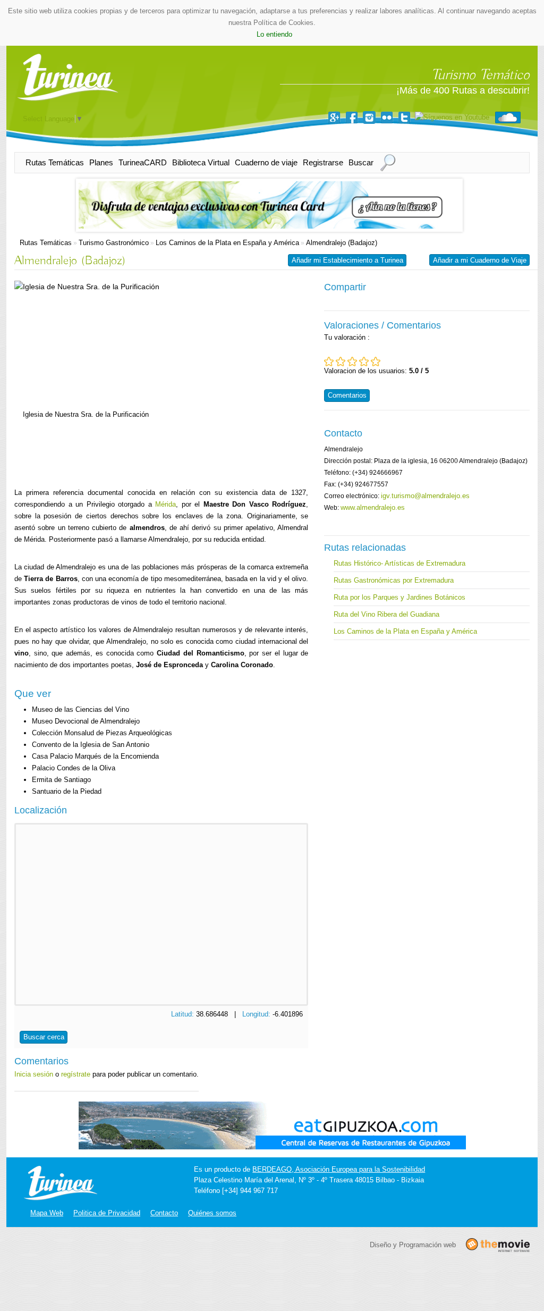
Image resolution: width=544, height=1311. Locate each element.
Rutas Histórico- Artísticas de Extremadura (399, 563)
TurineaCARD (142, 162)
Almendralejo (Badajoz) (341, 243)
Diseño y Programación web (413, 1245)
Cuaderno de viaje (266, 162)
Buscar (360, 162)
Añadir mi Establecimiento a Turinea (347, 260)
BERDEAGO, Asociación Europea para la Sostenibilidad (338, 1169)
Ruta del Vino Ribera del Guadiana (386, 614)
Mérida (165, 504)
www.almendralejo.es (373, 507)
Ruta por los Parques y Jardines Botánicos (399, 597)
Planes (101, 162)
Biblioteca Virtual (201, 162)
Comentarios (347, 395)
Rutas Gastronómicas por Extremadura (394, 580)
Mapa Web (46, 1213)
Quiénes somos (212, 1213)
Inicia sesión (33, 1074)
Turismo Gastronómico (114, 243)
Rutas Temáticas (55, 162)
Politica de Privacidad (106, 1213)
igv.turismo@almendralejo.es (425, 496)
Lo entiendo (274, 34)
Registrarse (323, 162)
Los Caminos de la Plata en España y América (227, 243)
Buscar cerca (43, 1037)
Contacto (164, 1213)
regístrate (75, 1074)
